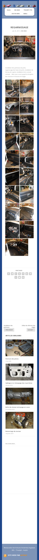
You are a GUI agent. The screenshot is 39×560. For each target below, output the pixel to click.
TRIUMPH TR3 (28, 10)
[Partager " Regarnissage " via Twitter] (12, 274)
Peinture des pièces (12, 359)
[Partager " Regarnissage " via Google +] (16, 274)
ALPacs (23, 555)
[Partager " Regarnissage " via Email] (19, 277)
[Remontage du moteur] (19, 420)
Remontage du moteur (13, 431)
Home (9, 10)
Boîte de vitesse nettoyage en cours (18, 407)
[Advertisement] (19, 300)
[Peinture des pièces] (19, 347)
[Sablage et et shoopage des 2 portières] (19, 372)
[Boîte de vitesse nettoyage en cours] (19, 396)
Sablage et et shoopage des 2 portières (19, 383)
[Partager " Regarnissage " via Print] (23, 277)
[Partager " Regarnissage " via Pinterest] (23, 274)
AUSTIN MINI (16, 13)
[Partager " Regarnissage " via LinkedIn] (27, 274)
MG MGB (17, 10)
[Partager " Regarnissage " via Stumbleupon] (16, 277)
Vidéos (25, 13)
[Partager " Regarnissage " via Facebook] (8, 274)
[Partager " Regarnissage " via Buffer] (30, 274)
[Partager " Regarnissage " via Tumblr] (19, 274)
